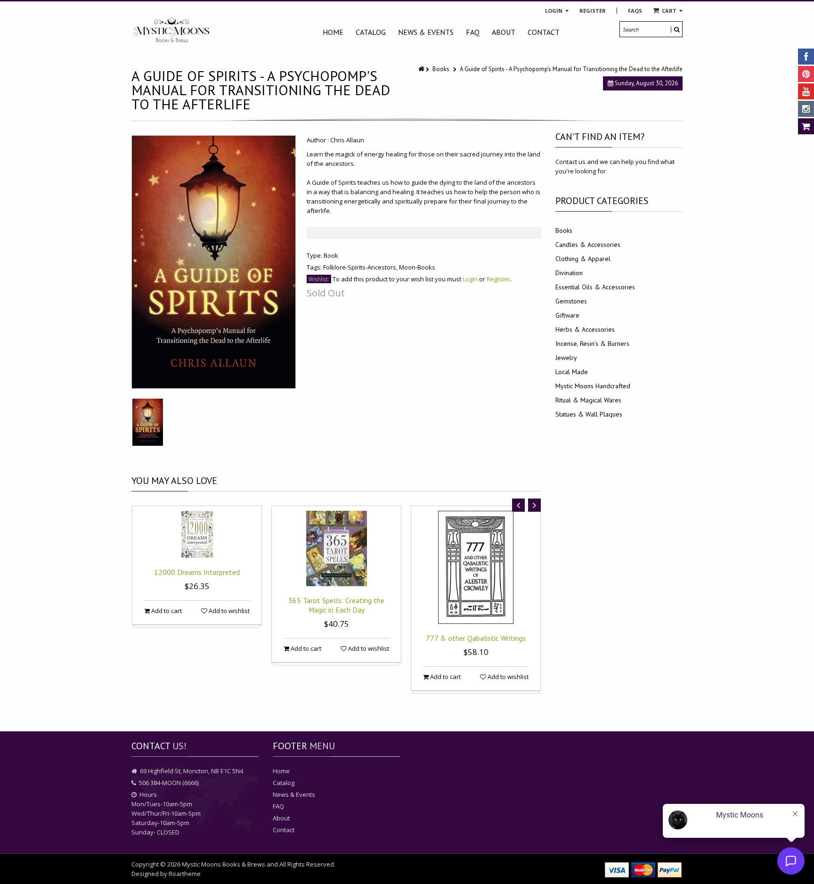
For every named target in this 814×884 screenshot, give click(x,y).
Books (440, 69)
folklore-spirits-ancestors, (361, 267)
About (503, 32)
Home (333, 32)
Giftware (567, 315)
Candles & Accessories (587, 244)
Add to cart (166, 610)
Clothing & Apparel (582, 258)
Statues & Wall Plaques (588, 414)
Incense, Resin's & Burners (592, 343)
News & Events (426, 32)
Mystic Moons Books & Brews (223, 864)
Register (592, 10)
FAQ (473, 32)
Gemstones (571, 301)
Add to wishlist (228, 610)
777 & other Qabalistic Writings (476, 638)
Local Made (571, 372)
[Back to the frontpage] (422, 69)
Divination (569, 273)
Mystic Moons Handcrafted (592, 386)
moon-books (417, 267)
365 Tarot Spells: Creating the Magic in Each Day (336, 605)
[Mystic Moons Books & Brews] (171, 30)
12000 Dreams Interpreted (197, 572)
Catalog (371, 32)
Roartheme (185, 873)
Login (554, 10)
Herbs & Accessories (585, 329)
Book (331, 255)
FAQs (635, 10)
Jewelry (566, 357)
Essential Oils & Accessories (595, 287)
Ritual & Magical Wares (588, 400)
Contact (544, 32)
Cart (669, 10)
